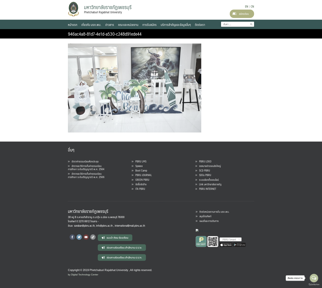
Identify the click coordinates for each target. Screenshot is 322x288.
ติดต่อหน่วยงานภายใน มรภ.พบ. (213, 211)
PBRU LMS (139, 161)
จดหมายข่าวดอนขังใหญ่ (209, 166)
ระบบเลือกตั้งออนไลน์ (208, 179)
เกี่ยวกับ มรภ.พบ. (91, 24)
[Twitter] (79, 237)
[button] (115, 237)
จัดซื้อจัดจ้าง (140, 184)
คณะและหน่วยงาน (128, 24)
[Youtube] (86, 237)
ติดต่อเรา (200, 24)
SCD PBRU (203, 170)
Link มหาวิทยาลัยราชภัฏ (209, 184)
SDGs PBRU (204, 175)
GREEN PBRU (141, 179)
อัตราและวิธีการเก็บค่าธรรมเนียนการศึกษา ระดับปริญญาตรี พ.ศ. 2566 (86, 175)
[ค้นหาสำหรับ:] (237, 24)
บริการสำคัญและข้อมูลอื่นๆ (176, 24)
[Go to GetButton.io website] (314, 284)
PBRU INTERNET (206, 188)
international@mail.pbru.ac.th (130, 225)
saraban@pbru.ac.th (84, 225)
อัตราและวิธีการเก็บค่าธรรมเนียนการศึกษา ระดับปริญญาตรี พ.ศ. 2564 (86, 167)
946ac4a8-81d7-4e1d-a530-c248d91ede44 (105, 33)
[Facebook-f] (72, 237)
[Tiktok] (93, 237)
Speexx (138, 166)
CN (252, 6)
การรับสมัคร (149, 24)
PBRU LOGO (204, 161)
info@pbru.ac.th (104, 225)
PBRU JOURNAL (142, 175)
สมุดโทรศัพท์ (204, 216)
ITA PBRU (139, 188)
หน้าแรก (72, 24)
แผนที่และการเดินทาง (208, 221)
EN (246, 6)
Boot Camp (140, 170)
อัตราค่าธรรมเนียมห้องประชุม (84, 161)
